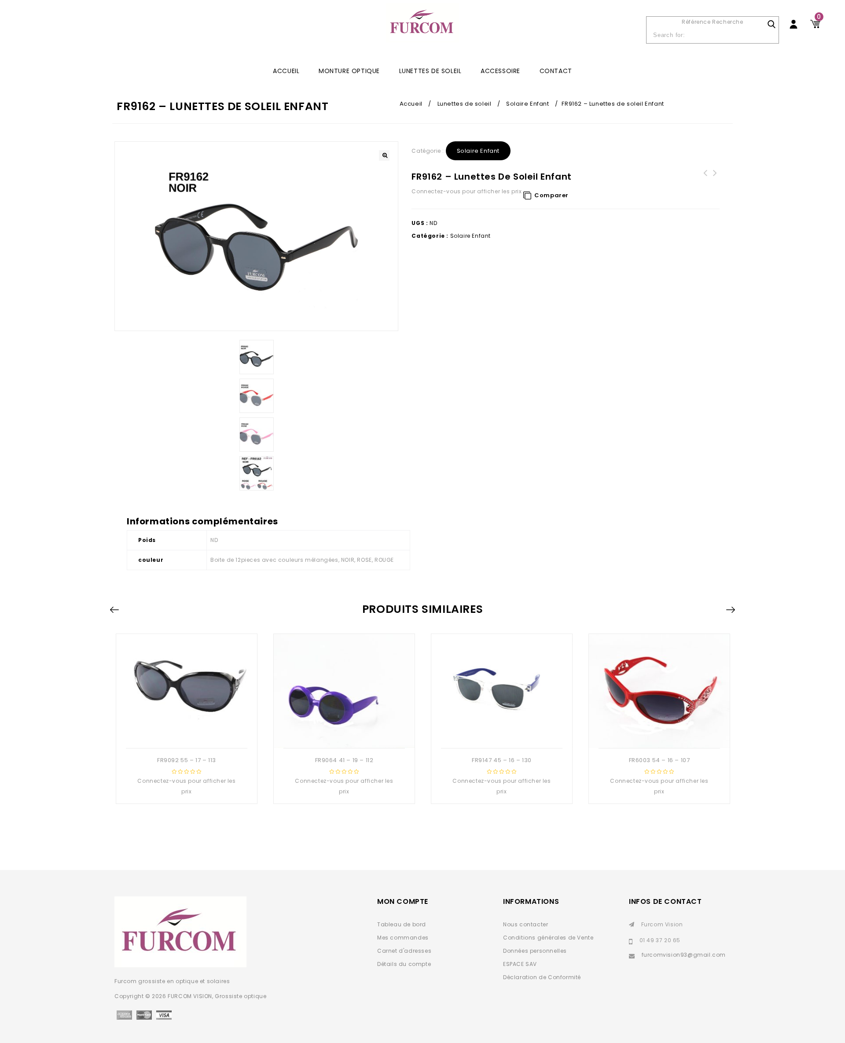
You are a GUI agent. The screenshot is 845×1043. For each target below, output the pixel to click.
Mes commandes (403, 937)
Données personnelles (535, 951)
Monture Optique (349, 70)
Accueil (411, 104)
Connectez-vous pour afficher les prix (466, 191)
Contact (556, 70)
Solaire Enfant (527, 104)
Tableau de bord (401, 924)
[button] (384, 155)
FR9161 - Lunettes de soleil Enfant (715, 178)
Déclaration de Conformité (542, 977)
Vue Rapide (185, 733)
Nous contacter (525, 924)
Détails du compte (404, 964)
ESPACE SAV (520, 964)
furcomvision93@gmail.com (684, 954)
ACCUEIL (286, 70)
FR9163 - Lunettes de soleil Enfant (705, 178)
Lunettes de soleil (430, 70)
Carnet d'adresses (404, 951)
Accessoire (500, 70)
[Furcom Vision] (422, 27)
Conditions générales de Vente (548, 937)
